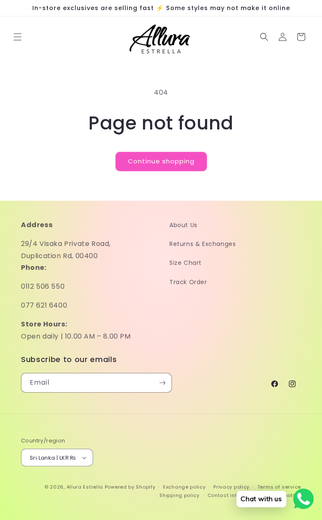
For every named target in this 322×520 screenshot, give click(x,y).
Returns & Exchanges (202, 244)
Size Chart (185, 263)
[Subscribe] (162, 383)
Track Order (188, 282)
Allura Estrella (85, 487)
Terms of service (279, 487)
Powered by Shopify (130, 487)
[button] (17, 37)
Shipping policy (179, 495)
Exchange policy (184, 487)
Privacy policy (231, 487)
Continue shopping (161, 161)
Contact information (234, 495)
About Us (183, 225)
